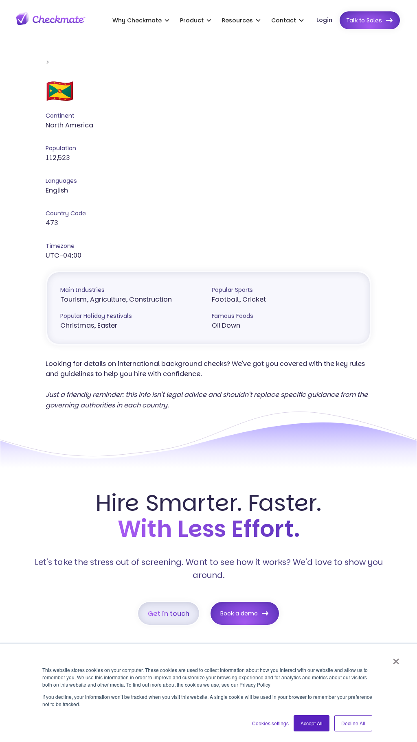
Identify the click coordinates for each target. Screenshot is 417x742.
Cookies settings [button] (270, 723)
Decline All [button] (353, 723)
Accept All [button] (312, 723)
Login (324, 20)
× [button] (396, 658)
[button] (141, 20)
